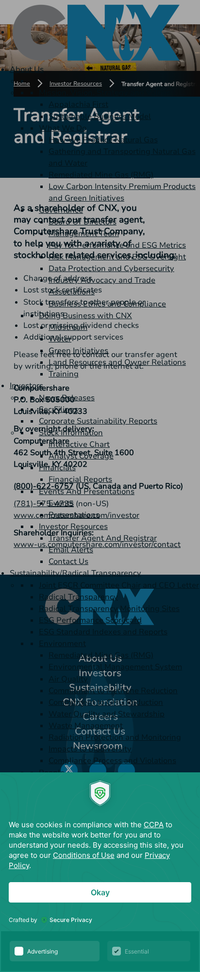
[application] (100, 872)
